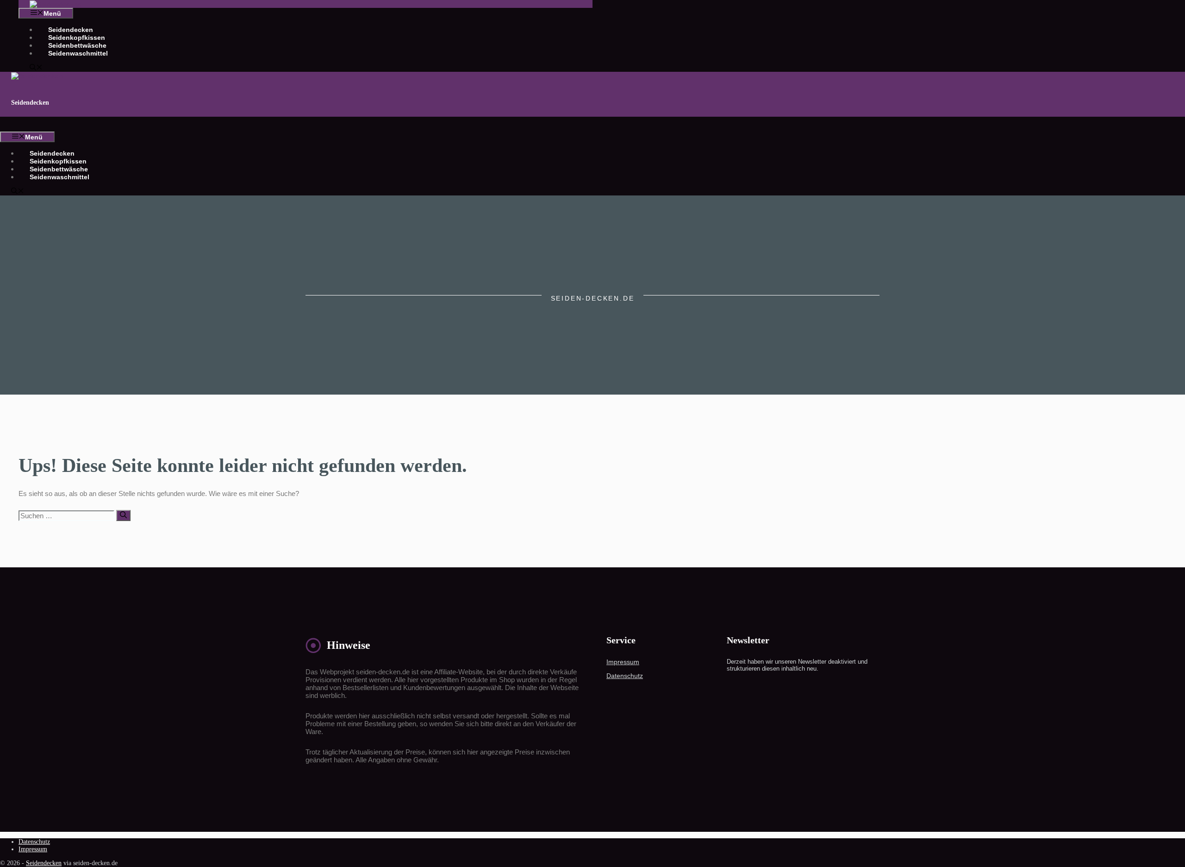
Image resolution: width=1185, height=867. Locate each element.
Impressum (622, 662)
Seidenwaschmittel (78, 53)
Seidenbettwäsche (77, 45)
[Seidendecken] (56, 4)
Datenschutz (624, 675)
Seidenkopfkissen (76, 37)
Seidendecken (70, 29)
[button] (36, 68)
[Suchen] (123, 515)
